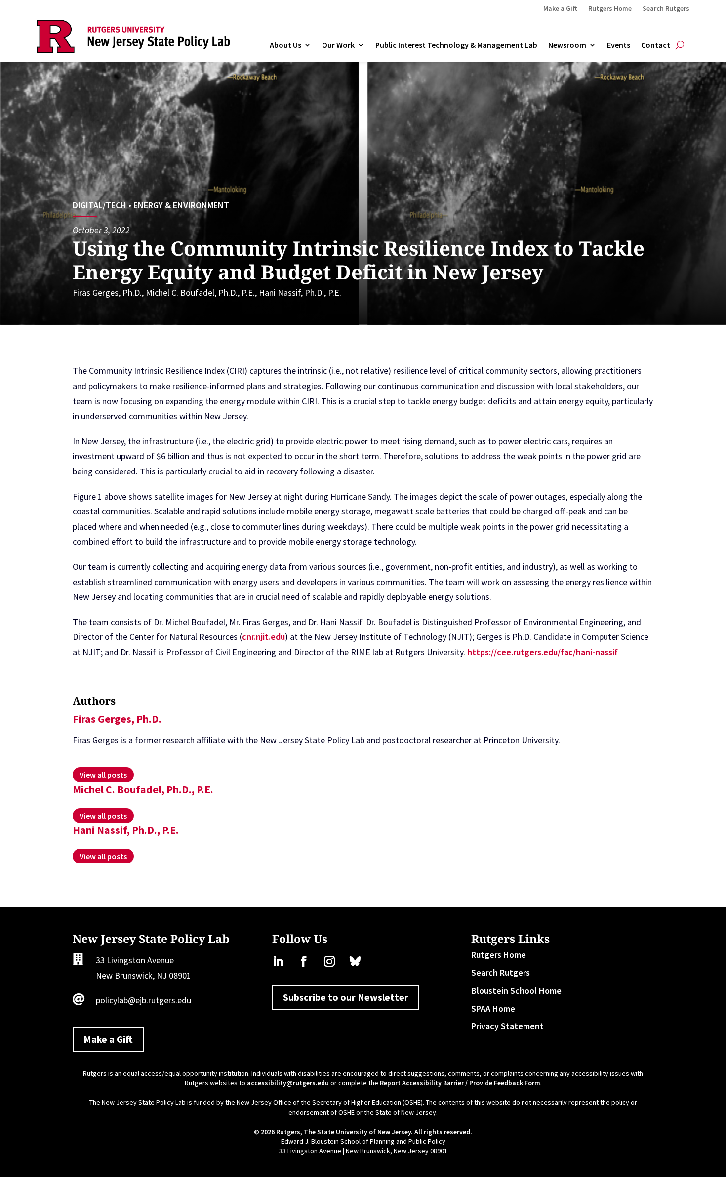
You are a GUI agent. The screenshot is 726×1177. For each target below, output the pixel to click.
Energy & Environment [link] (181, 205)
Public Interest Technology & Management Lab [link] (456, 45)
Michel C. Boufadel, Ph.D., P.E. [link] (200, 292)
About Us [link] (285, 45)
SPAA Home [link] (493, 1008)
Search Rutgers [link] (666, 9)
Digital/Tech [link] (99, 205)
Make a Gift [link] (560, 9)
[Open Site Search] (680, 45)
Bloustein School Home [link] (516, 990)
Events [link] (618, 45)
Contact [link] (655, 45)
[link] (133, 50)
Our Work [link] (338, 45)
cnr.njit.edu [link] (263, 636)
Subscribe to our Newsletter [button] (345, 997)
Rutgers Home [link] (610, 9)
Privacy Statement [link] (507, 1026)
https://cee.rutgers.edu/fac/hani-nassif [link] (542, 652)
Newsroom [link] (567, 45)
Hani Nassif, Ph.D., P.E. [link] (300, 292)
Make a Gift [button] (108, 1039)
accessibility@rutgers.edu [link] (288, 1082)
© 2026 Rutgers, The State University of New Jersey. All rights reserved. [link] (363, 1131)
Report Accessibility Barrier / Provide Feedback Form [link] (460, 1082)
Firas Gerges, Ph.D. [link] (107, 292)
